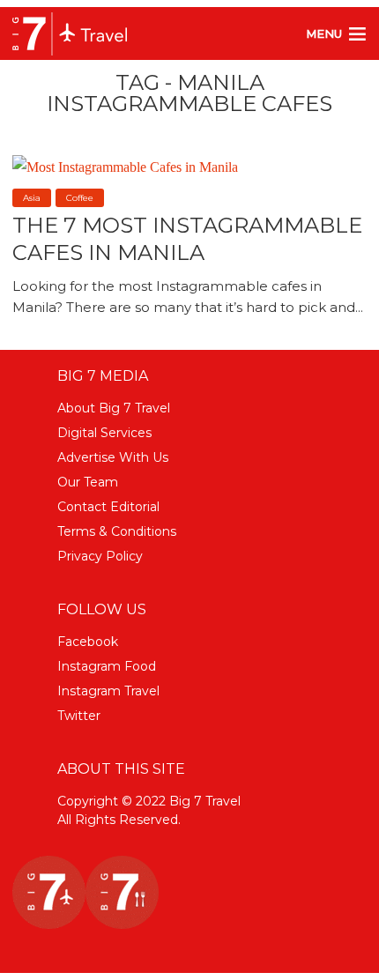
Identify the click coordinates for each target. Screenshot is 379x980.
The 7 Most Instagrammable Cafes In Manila (187, 238)
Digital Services (104, 433)
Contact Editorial (108, 507)
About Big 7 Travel (113, 408)
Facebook (87, 642)
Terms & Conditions (116, 531)
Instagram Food (106, 666)
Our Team (87, 482)
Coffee (79, 198)
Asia (32, 198)
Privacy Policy (100, 556)
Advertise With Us (112, 457)
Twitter (78, 716)
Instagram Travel (108, 691)
